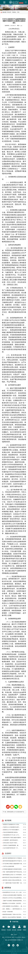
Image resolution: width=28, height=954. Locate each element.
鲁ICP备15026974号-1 (17, 951)
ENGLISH (21, 3)
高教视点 (14, 12)
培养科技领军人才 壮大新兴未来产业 (15, 811)
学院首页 (9, 12)
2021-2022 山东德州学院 (6, 951)
